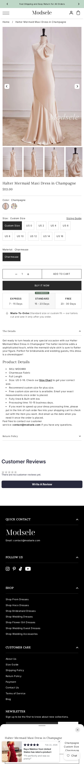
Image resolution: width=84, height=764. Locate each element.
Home (6, 21)
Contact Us (12, 687)
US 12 (33, 236)
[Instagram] (8, 569)
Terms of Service (16, 693)
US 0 (29, 225)
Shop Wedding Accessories (22, 633)
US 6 (65, 225)
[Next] (78, 4)
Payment (11, 681)
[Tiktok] (20, 569)
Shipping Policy (15, 670)
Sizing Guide (73, 218)
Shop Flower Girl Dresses (20, 622)
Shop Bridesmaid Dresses (21, 610)
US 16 (59, 236)
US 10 (20, 236)
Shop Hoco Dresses (17, 605)
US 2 (41, 225)
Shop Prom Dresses (17, 599)
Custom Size (12, 225)
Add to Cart (61, 273)
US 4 (53, 225)
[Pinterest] (14, 569)
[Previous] (7, 4)
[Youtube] (28, 569)
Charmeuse (12, 256)
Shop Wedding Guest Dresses (23, 628)
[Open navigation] (7, 13)
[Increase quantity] (28, 274)
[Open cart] (78, 13)
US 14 (46, 236)
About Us (11, 658)
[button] (42, 484)
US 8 (7, 236)
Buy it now (42, 285)
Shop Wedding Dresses (19, 616)
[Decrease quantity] (16, 274)
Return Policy (14, 676)
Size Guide (12, 664)
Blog (8, 699)
